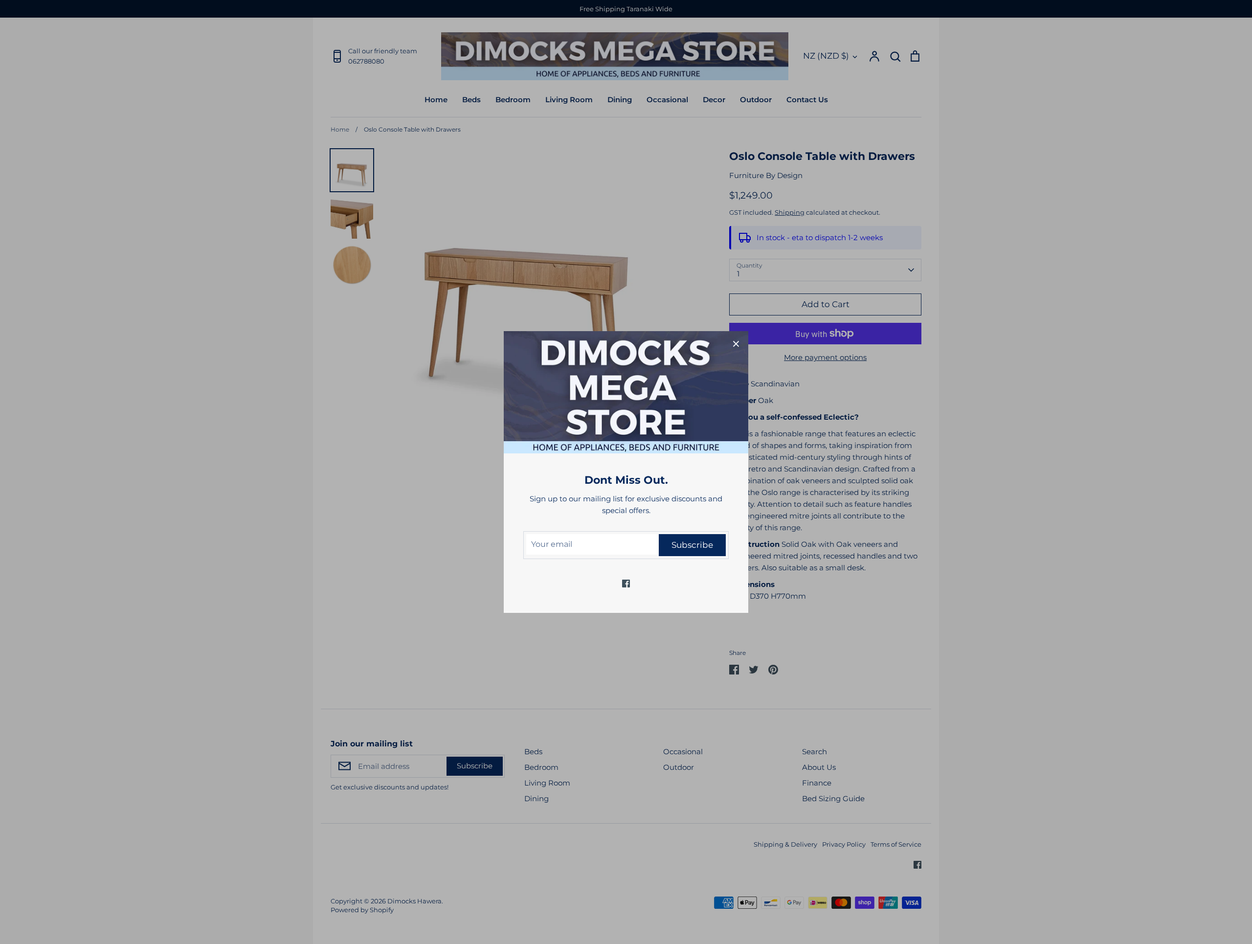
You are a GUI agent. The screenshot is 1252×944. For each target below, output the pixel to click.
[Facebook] (626, 583)
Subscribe (692, 545)
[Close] (736, 343)
